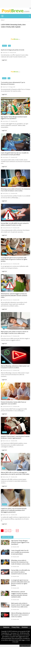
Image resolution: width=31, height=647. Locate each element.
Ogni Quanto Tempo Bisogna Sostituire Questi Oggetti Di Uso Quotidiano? (14, 117)
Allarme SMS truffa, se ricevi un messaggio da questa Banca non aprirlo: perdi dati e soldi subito (15, 473)
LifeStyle (4, 45)
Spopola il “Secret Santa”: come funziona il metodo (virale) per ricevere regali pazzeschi (15, 437)
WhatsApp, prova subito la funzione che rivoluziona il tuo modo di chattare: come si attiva (15, 189)
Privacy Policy (15, 627)
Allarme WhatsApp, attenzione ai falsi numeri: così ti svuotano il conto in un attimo (15, 367)
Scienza (4, 78)
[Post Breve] (15, 10)
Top (9, 45)
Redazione (6, 627)
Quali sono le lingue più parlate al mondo (12, 50)
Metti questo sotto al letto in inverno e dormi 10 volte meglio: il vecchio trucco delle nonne (14, 332)
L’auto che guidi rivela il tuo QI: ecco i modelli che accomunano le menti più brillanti (15, 153)
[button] (29, 16)
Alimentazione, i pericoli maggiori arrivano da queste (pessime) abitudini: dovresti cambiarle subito (14, 295)
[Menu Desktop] (2, 16)
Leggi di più (4, 60)
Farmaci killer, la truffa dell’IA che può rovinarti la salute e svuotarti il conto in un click (15, 224)
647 (17, 530)
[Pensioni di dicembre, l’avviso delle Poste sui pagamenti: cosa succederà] (15, 391)
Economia (5, 398)
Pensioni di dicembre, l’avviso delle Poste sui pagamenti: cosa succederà (13, 403)
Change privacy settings (25, 645)
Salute (4, 112)
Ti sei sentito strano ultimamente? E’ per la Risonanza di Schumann (13, 83)
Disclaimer (25, 627)
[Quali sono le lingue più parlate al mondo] (15, 39)
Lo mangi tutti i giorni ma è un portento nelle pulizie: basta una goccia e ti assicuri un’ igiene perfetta (14, 259)
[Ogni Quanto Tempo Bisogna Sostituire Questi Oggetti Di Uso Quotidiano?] (15, 106)
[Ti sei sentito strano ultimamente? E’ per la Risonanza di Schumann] (15, 71)
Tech (4, 184)
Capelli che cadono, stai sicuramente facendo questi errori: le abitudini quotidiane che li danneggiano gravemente (14, 510)
